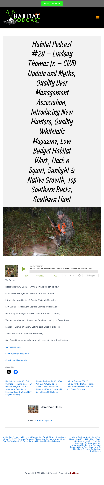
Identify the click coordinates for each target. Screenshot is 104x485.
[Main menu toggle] (97, 17)
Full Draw (74, 473)
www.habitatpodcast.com (17, 353)
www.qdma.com (13, 347)
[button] (52, 3)
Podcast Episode (44, 420)
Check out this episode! (16, 360)
